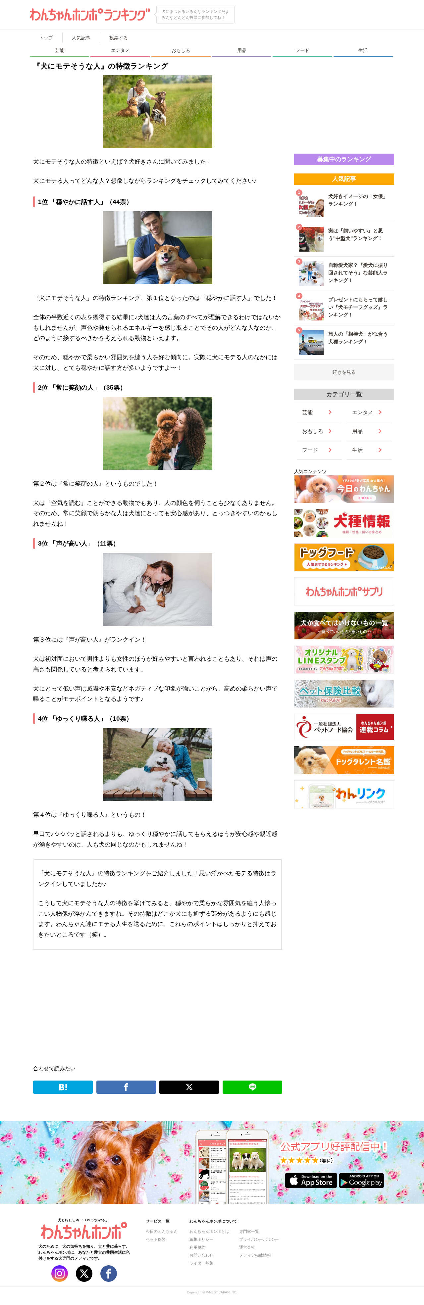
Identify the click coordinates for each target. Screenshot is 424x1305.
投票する (118, 37)
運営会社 (247, 1247)
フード (302, 50)
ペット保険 (156, 1239)
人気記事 (81, 37)
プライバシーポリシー (259, 1239)
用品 (241, 50)
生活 (363, 50)
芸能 (59, 50)
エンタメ (120, 50)
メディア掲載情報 (255, 1255)
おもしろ (181, 50)
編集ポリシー (201, 1239)
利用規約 (197, 1247)
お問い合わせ (201, 1255)
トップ (46, 37)
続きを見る (344, 372)
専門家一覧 (249, 1231)
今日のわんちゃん (162, 1231)
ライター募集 (201, 1263)
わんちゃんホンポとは (209, 1231)
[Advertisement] (96, 1006)
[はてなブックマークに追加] (63, 1087)
